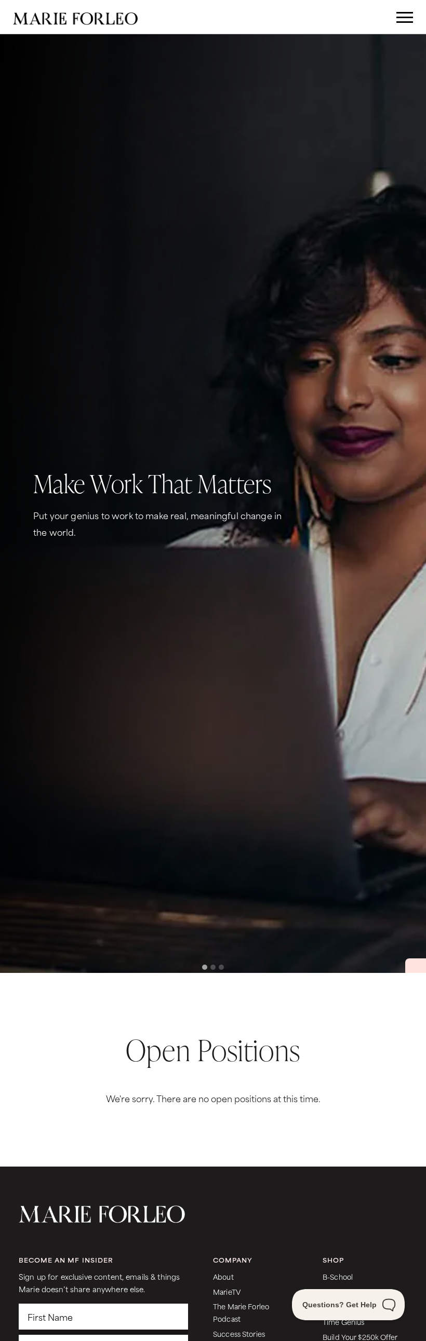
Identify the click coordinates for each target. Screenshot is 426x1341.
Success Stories (239, 1333)
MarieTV (227, 1291)
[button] (405, 503)
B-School (338, 1276)
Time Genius (344, 1321)
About (223, 1276)
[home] (75, 17)
